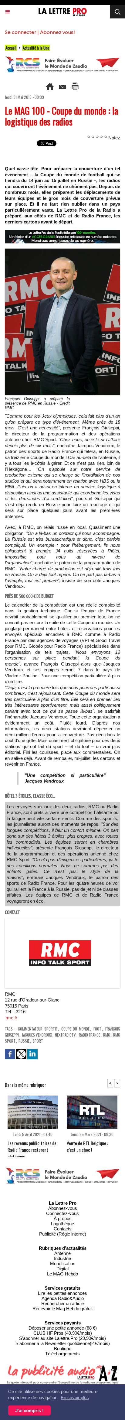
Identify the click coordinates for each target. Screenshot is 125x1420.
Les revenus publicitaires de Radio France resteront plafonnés (32, 1147)
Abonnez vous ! (57, 32)
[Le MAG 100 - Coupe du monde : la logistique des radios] (62, 920)
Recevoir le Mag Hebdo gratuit (62, 1308)
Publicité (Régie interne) (62, 1233)
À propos (63, 1218)
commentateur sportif (37, 1029)
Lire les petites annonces (62, 1293)
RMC (106, 1035)
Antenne (62, 1253)
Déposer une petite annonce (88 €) (63, 1327)
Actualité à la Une (36, 48)
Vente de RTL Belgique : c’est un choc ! (87, 1146)
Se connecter (20, 32)
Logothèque (62, 1223)
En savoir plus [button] (75, 1397)
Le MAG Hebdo (62, 1273)
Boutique (62, 1348)
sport (37, 1041)
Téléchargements (62, 1353)
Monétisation (62, 1263)
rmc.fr (11, 1017)
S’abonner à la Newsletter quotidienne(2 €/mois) (62, 1343)
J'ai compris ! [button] (29, 1410)
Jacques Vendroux (37, 1035)
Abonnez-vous (62, 1208)
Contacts (63, 1228)
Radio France (89, 1035)
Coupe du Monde (75, 1029)
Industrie (62, 1258)
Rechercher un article (62, 1303)
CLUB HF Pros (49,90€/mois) (62, 1333)
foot (97, 1029)
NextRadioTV (65, 1035)
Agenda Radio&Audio (63, 1298)
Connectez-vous (62, 1213)
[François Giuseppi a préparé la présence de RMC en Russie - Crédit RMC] (62, 251)
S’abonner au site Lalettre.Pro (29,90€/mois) (62, 1338)
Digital (62, 1268)
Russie (24, 1041)
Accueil (10, 48)
